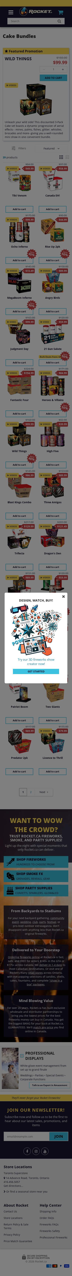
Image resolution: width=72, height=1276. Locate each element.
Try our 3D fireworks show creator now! (36, 662)
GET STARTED (36, 671)
